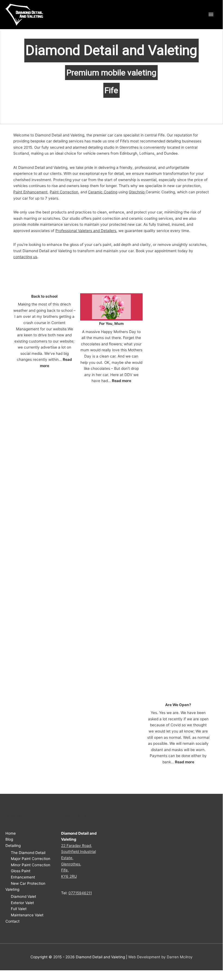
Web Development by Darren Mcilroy (160, 957)
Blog (9, 839)
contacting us (25, 257)
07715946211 (80, 893)
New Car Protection (28, 883)
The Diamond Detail (28, 852)
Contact (12, 921)
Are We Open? (178, 705)
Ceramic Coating (102, 192)
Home (10, 833)
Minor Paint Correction (30, 865)
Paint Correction (64, 192)
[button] (8, 68)
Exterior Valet (22, 903)
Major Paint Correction (30, 858)
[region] (111, 68)
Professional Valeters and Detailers (85, 230)
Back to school (44, 296)
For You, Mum (111, 323)
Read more (121, 381)
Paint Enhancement (30, 192)
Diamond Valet (23, 896)
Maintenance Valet (27, 915)
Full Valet (19, 909)
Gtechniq (137, 192)
